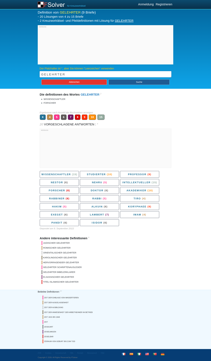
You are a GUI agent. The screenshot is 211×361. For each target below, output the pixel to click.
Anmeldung (146, 4)
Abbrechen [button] (74, 82)
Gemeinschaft (60, 353)
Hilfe (71, 353)
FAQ (102, 353)
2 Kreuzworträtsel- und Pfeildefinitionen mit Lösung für (86, 20)
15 (100, 117)
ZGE (39, 353)
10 (92, 117)
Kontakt (80, 353)
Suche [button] (139, 82)
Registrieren (164, 4)
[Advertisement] (105, 45)
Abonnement (92, 353)
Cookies (48, 353)
